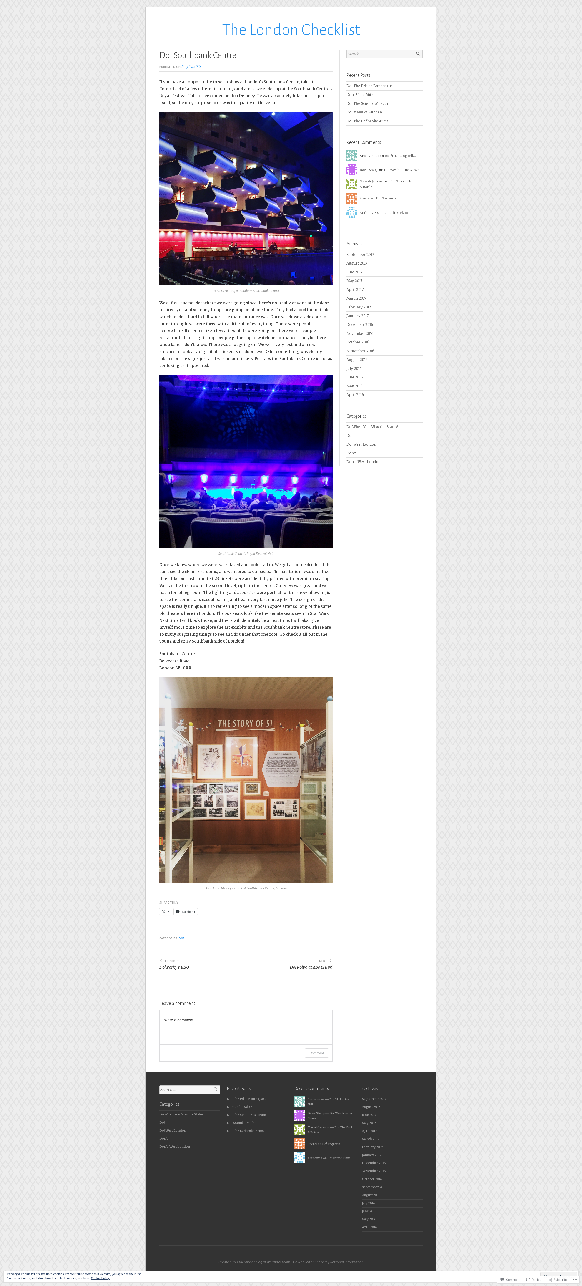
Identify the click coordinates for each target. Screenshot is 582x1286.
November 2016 (359, 333)
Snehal (365, 198)
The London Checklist (291, 29)
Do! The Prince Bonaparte (369, 86)
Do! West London (361, 444)
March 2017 (356, 298)
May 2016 (354, 386)
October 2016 (357, 342)
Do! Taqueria (386, 198)
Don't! (351, 453)
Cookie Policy (100, 1278)
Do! (181, 938)
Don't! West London (363, 462)
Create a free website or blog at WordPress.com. (254, 1262)
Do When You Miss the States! (372, 427)
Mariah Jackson (372, 181)
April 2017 (355, 289)
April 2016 (355, 395)
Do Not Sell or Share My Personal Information (328, 1262)
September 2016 (360, 351)
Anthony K (368, 213)
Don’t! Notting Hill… (400, 156)
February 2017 (358, 307)
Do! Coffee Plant (395, 213)
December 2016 (359, 325)
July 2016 (353, 368)
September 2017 (360, 254)
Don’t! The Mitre (360, 95)
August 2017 (356, 263)
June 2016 (354, 377)
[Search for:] (384, 54)
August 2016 (356, 360)
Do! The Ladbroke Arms (367, 121)
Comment (317, 1053)
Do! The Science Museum (368, 103)
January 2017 (357, 316)
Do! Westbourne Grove (401, 170)
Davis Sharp (369, 170)
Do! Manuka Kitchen (364, 112)
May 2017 (354, 281)
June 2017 (354, 272)
